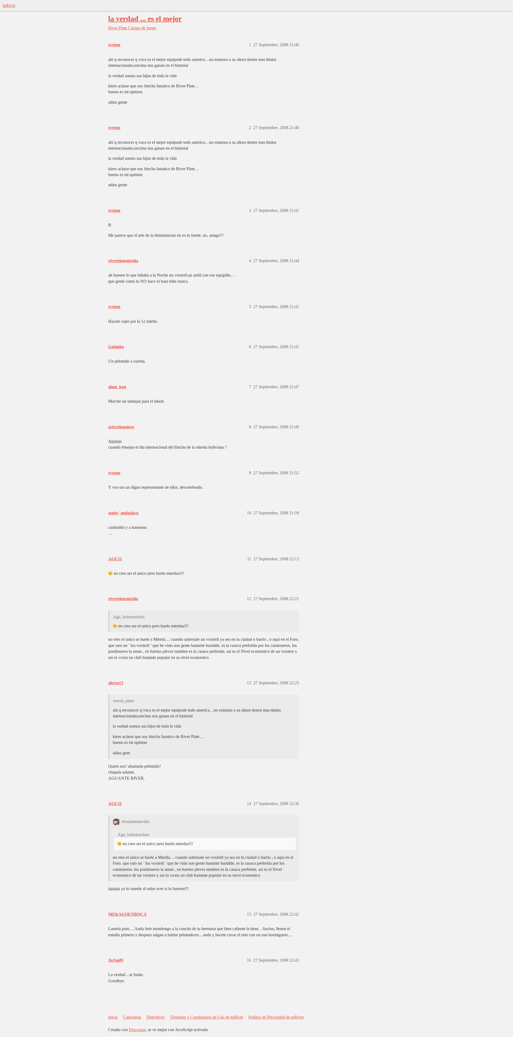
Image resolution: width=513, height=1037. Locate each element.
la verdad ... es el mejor (145, 18)
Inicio (113, 1017)
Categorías (132, 1017)
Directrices (155, 1017)
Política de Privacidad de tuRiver (276, 1017)
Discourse (137, 1029)
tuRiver (9, 5)
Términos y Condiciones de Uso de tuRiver (206, 1017)
